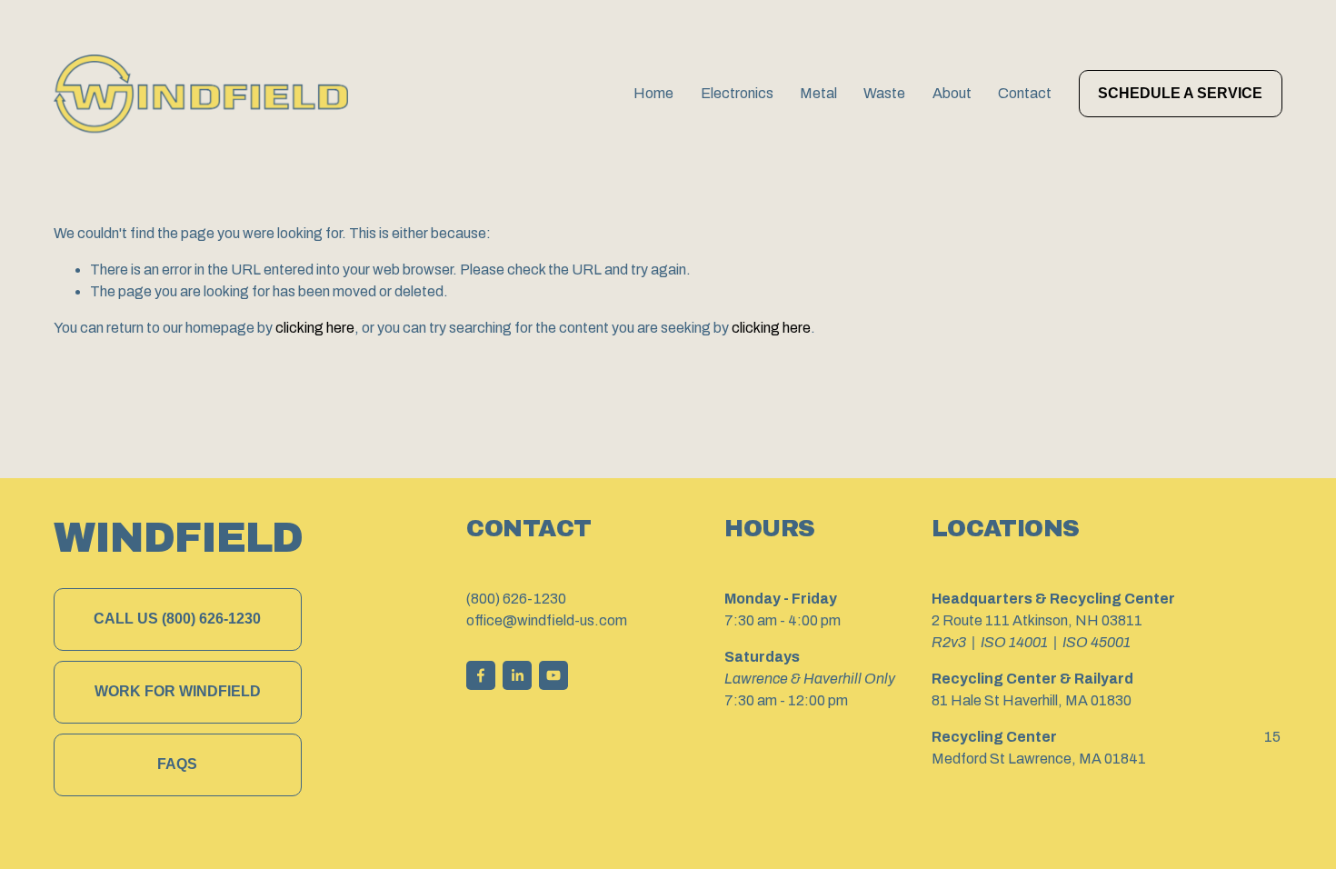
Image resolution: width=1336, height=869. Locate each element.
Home (653, 93)
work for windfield (178, 691)
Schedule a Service (1180, 93)
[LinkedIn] (517, 675)
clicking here (314, 327)
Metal (818, 93)
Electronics (737, 93)
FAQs (177, 764)
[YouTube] (553, 675)
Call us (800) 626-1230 (177, 618)
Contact (1025, 93)
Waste (884, 93)
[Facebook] (480, 675)
